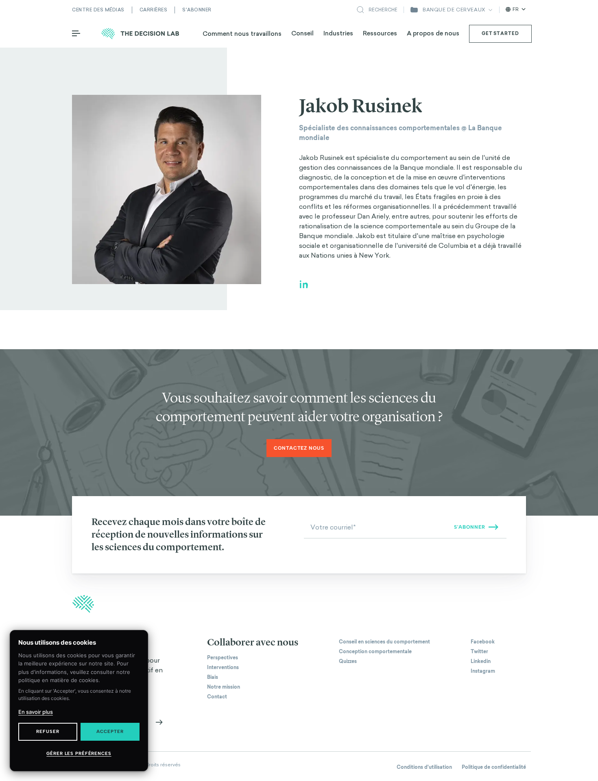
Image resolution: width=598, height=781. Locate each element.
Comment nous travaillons (242, 33)
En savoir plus (35, 712)
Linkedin (481, 661)
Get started (500, 33)
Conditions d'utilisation (424, 767)
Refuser (47, 731)
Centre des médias (98, 10)
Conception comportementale (375, 651)
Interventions (223, 667)
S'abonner (197, 10)
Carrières (154, 10)
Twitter (479, 651)
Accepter (109, 731)
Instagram (483, 671)
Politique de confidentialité (494, 767)
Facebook (483, 641)
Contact (217, 696)
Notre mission (223, 687)
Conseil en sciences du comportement (384, 641)
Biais (212, 677)
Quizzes (348, 661)
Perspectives (222, 657)
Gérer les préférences (78, 753)
